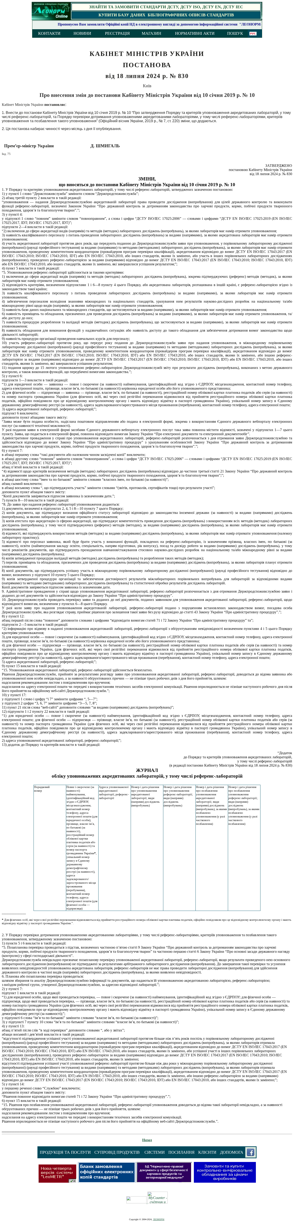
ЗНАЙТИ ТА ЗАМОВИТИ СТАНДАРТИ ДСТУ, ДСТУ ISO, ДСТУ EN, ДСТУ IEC (166, 7)
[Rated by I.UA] (136, 1202)
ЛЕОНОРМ (158, 1219)
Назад (147, 1140)
